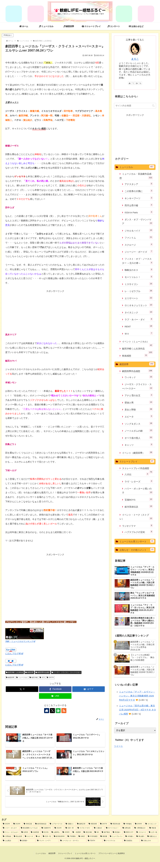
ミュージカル (22, 677)
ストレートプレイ (65, 853)
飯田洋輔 (35, 677)
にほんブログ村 (13, 653)
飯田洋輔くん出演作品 (15, 672)
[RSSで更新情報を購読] (63, 710)
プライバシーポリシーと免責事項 (111, 853)
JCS (43, 677)
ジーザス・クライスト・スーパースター (67, 672)
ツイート (118, 746)
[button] (153, 105)
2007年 (51, 677)
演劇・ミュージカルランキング (19, 641)
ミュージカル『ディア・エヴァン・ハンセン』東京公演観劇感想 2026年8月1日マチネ (137, 696)
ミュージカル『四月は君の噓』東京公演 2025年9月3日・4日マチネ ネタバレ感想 (137, 709)
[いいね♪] (6, 540)
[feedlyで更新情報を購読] (58, 710)
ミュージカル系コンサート (85, 853)
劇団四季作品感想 (44, 672)
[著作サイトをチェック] (46, 710)
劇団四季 (30, 672)
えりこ (135, 59)
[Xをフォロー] (52, 710)
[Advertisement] (55, 310)
